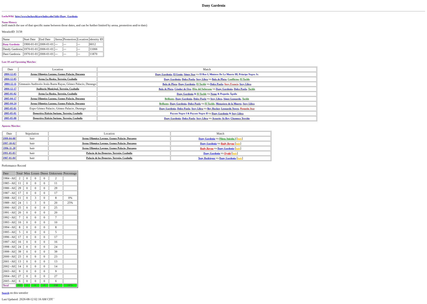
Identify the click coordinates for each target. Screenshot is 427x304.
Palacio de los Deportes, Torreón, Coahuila (109, 153)
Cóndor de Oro (183, 89)
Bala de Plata (219, 79)
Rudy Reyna (227, 143)
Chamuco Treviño (240, 118)
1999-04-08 (9, 138)
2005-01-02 (10, 94)
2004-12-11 (10, 84)
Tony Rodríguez (206, 158)
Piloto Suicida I (227, 138)
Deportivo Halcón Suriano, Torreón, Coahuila (58, 113)
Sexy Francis (231, 84)
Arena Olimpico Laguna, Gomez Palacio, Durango (57, 74)
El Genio (178, 74)
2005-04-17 (10, 98)
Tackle (251, 89)
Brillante (169, 99)
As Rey (225, 118)
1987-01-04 (9, 158)
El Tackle (245, 79)
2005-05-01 (10, 108)
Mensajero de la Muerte (229, 104)
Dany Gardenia (163, 74)
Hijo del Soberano (202, 89)
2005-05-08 (10, 118)
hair (239, 138)
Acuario (216, 118)
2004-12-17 (10, 89)
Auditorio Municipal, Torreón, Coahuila (57, 89)
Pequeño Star (247, 108)
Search (5, 293)
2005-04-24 (10, 103)
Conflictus (233, 79)
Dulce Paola (188, 79)
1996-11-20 (9, 148)
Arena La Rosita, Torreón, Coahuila (57, 79)
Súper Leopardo (232, 99)
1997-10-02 (9, 143)
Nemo (214, 94)
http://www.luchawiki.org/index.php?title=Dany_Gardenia (46, 16)
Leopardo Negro (230, 108)
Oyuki (227, 153)
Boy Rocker (213, 108)
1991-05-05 (9, 153)
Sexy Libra (202, 79)
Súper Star (189, 74)
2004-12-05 (10, 74)
